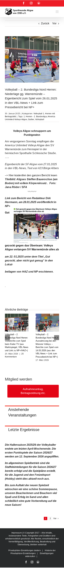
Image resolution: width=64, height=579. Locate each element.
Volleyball (39, 119)
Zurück (45, 23)
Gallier (31, 119)
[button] (7, 337)
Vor (54, 23)
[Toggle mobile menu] (57, 11)
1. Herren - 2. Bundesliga (35, 116)
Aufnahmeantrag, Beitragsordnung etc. (33, 391)
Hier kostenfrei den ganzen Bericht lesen (33, 175)
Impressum (16, 533)
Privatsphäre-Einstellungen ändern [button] (24, 550)
